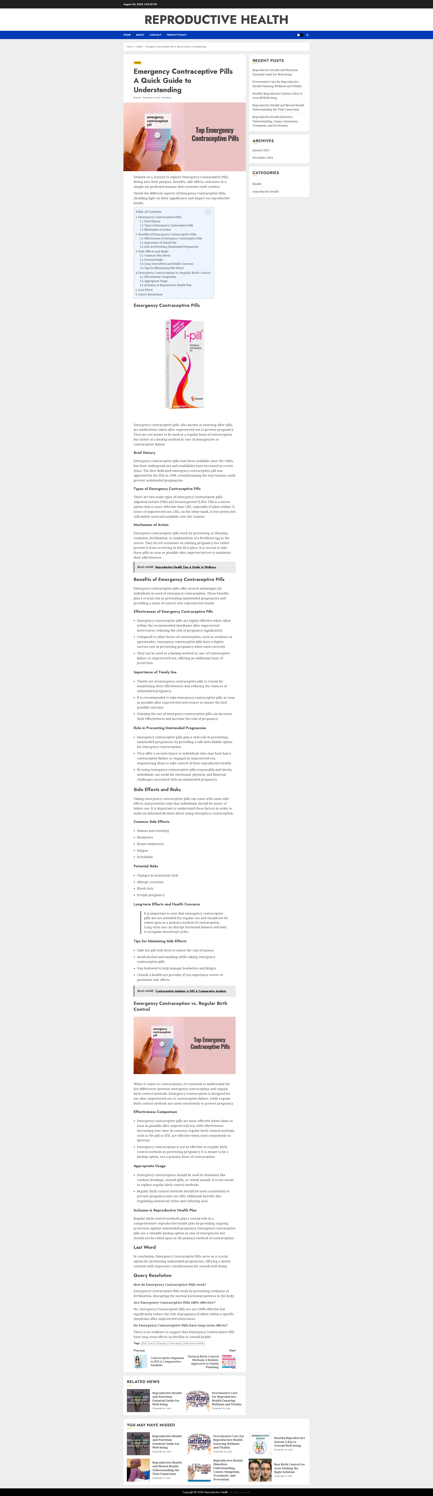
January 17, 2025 (162, 1478)
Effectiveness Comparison (160, 277)
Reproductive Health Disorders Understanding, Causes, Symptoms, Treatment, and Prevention (275, 121)
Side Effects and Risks (153, 251)
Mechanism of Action (157, 229)
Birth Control (148, 1343)
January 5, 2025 (152, 98)
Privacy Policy (176, 35)
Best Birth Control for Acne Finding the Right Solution (289, 1468)
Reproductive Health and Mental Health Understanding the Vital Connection (167, 1468)
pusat (138, 98)
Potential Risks (153, 260)
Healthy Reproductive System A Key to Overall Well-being (289, 1441)
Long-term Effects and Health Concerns (168, 264)
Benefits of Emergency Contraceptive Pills (167, 234)
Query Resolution (150, 294)
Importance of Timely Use (160, 242)
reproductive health (266, 191)
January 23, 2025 (222, 1408)
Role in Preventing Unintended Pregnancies (171, 247)
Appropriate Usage (156, 281)
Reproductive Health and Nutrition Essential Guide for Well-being (167, 1398)
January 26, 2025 (163, 1408)
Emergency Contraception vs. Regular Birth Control (174, 273)
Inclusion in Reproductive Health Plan (168, 285)
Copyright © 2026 (193, 1492)
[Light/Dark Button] (300, 35)
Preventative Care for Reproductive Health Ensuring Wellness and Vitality (227, 1398)
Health (137, 62)
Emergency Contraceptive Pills (159, 217)
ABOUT (140, 35)
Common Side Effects (157, 255)
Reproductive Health (216, 19)
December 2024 (263, 157)
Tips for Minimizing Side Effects (164, 268)
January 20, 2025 (285, 1450)
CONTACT (156, 35)
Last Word (145, 290)
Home (127, 35)
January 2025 (261, 150)
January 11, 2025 (284, 1476)
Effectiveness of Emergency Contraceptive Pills (173, 238)
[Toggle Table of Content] (206, 212)
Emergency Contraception (169, 1343)
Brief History (152, 221)
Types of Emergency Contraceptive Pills (168, 225)
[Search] (307, 35)
